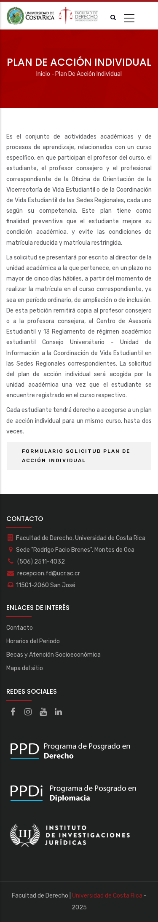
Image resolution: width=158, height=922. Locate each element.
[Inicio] (52, 15)
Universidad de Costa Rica (107, 895)
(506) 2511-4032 (40, 561)
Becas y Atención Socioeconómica (53, 654)
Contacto (19, 627)
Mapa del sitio (24, 668)
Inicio (43, 74)
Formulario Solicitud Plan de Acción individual (76, 455)
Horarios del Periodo (33, 641)
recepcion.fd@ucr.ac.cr (48, 573)
